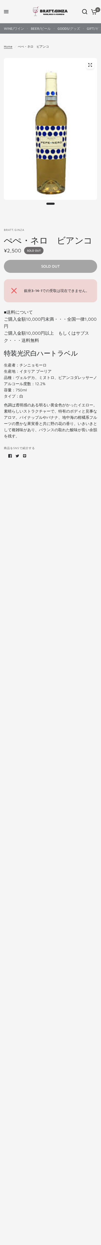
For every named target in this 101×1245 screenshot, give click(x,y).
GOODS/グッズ (68, 28)
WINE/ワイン (14, 28)
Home (8, 46)
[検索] (84, 11)
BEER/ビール (41, 28)
